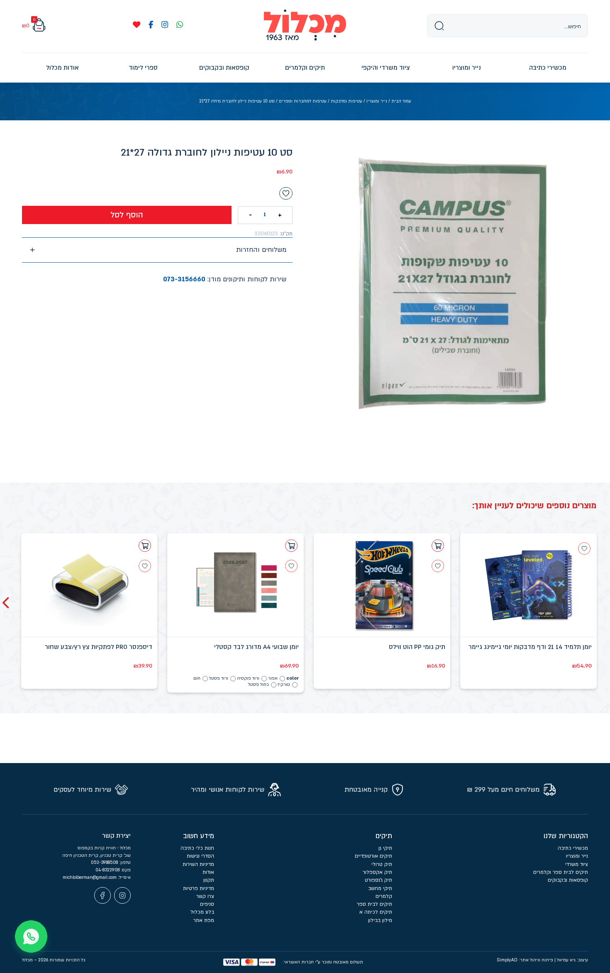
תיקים (384, 836)
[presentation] (6, 603)
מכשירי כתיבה (573, 848)
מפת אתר (203, 920)
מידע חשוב (198, 836)
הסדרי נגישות (200, 856)
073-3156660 (184, 279)
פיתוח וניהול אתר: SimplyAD (525, 960)
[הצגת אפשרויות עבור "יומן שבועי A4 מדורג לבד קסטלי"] (291, 545)
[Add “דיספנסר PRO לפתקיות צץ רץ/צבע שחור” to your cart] (145, 545)
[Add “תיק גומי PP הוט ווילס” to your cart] (438, 545)
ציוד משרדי (576, 864)
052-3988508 (105, 862)
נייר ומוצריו (376, 101)
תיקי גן (385, 848)
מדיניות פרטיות (198, 888)
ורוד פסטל (218, 678)
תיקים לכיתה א (375, 912)
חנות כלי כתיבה (197, 848)
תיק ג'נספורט (378, 880)
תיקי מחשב (380, 888)
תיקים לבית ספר (374, 904)
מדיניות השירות (198, 864)
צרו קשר (205, 896)
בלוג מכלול (202, 912)
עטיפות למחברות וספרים (303, 101)
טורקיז (284, 685)
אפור (273, 678)
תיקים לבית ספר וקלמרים (560, 872)
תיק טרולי (381, 864)
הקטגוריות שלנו (566, 836)
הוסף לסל (126, 215)
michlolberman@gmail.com (90, 877)
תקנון (208, 880)
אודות (208, 872)
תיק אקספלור (377, 872)
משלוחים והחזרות (261, 249)
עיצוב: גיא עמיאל (572, 960)
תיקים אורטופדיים (373, 856)
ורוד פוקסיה (248, 678)
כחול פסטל (258, 685)
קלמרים (384, 896)
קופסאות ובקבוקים (568, 880)
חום (196, 678)
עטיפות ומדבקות (346, 101)
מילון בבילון (380, 920)
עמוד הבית (401, 101)
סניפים (207, 904)
